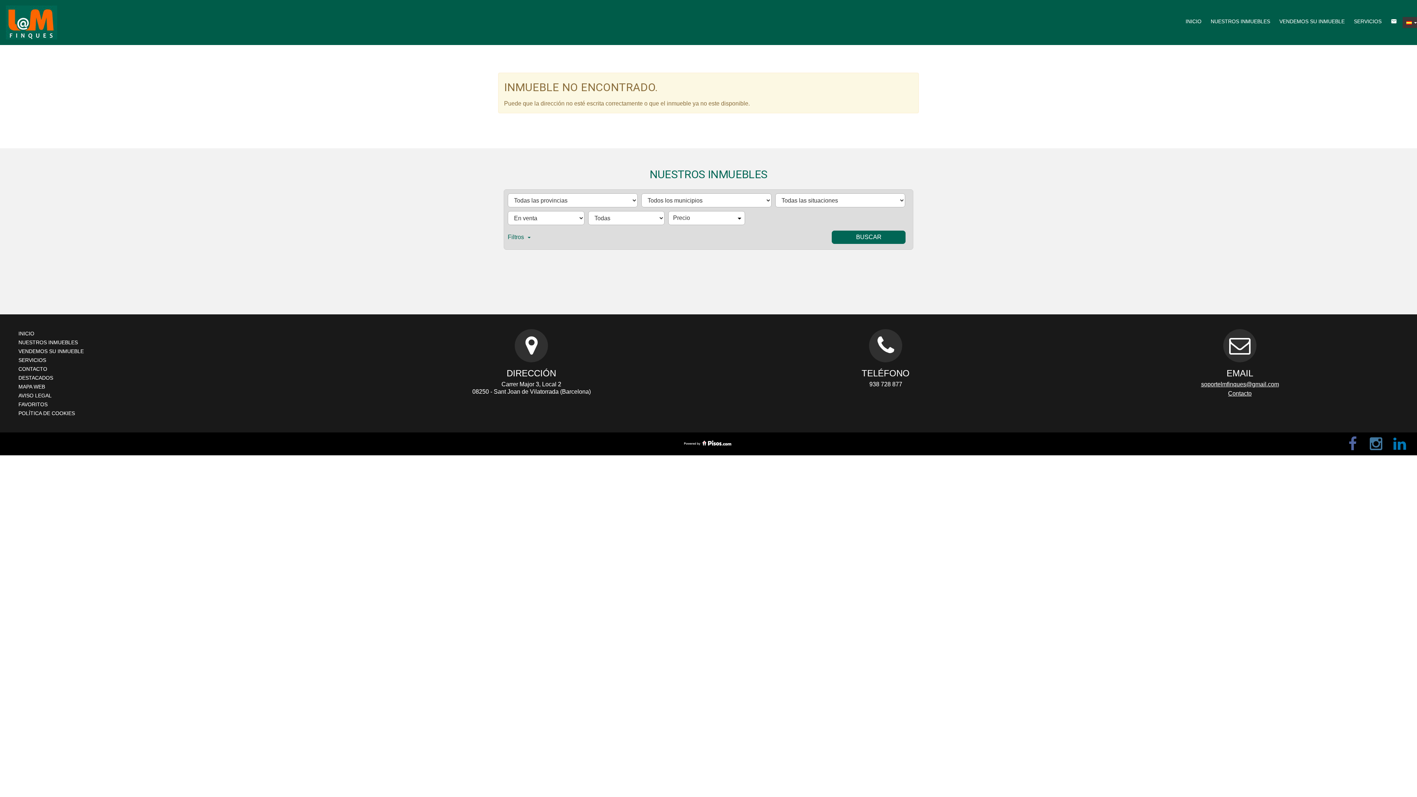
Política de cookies (46, 413)
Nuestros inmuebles (1240, 21)
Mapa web (31, 387)
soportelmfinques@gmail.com (1240, 384)
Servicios (1368, 21)
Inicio (1193, 21)
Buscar (869, 237)
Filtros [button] (516, 237)
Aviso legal (35, 395)
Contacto (32, 369)
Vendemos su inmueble (1312, 21)
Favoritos (33, 404)
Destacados (35, 378)
